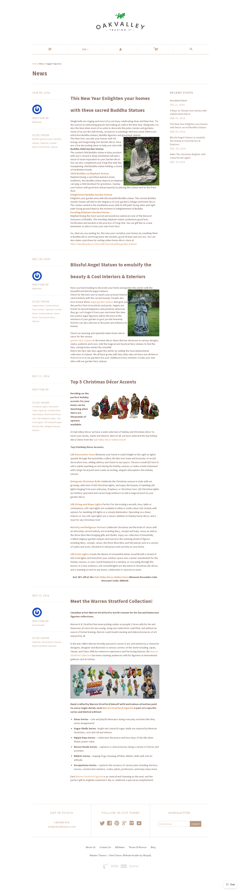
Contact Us (105, 847)
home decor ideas (47, 317)
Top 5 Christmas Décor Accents (103, 382)
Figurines (44, 143)
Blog (153, 847)
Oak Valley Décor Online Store (109, 439)
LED (34, 418)
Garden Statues (46, 313)
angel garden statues (102, 301)
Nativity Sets (38, 426)
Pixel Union (115, 855)
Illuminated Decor (52, 414)
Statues (54, 147)
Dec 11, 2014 (41, 376)
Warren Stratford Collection (44, 646)
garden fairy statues (81, 340)
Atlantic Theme (98, 855)
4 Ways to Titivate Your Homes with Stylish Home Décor (188, 112)
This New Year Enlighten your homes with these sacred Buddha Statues (189, 125)
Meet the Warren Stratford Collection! (111, 601)
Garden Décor (54, 410)
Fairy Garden (38, 309)
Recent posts (181, 92)
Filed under (40, 135)
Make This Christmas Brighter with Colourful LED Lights (188, 156)
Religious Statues (52, 426)
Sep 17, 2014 (41, 595)
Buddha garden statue (42, 139)
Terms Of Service (138, 847)
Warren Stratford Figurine (118, 708)
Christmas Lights (39, 406)
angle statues (38, 305)
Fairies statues (52, 305)
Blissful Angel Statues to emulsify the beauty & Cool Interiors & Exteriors (187, 141)
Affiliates (120, 847)
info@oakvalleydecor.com (62, 826)
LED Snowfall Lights (53, 422)
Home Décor (44, 147)
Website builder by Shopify (137, 855)
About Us (90, 847)
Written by (40, 118)
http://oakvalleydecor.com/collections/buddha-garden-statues (103, 244)
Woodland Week (178, 100)
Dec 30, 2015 (41, 259)
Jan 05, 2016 (41, 92)
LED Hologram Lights (46, 418)
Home (35, 63)
